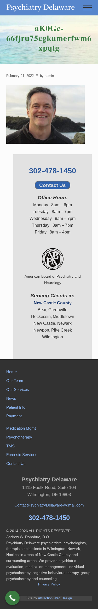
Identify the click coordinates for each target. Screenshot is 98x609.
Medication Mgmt (21, 428)
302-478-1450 (52, 171)
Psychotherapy (19, 437)
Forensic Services (21, 454)
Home (11, 371)
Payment (14, 416)
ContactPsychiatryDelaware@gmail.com (49, 505)
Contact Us (52, 185)
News (11, 398)
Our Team (14, 380)
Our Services (17, 389)
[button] (87, 7)
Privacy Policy (49, 584)
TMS (10, 446)
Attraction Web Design (55, 598)
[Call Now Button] (12, 598)
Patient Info (15, 407)
